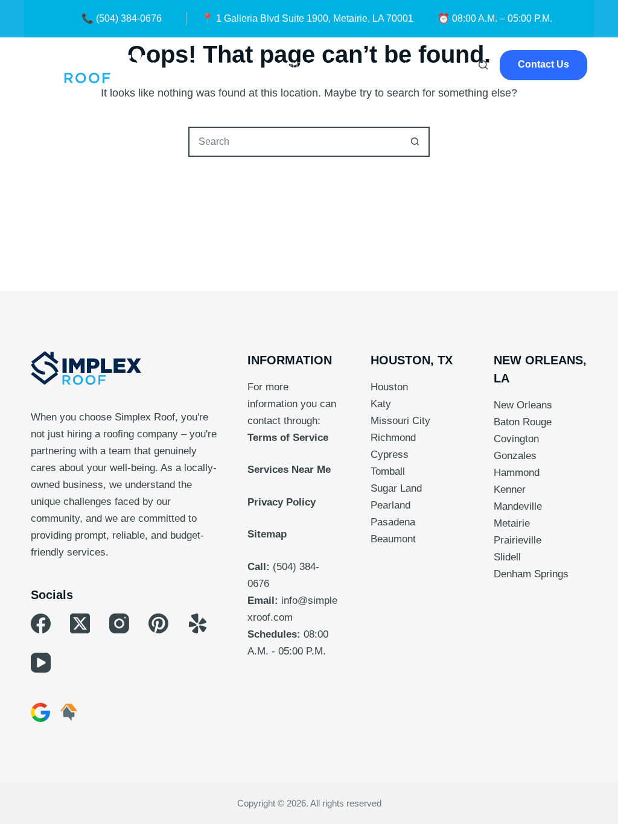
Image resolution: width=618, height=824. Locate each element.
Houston (389, 387)
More (345, 65)
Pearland (390, 505)
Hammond (517, 472)
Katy (381, 404)
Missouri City (400, 420)
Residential (134, 65)
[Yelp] (198, 623)
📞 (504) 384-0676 (121, 18)
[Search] (483, 64)
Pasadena (393, 522)
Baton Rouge (523, 422)
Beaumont (393, 539)
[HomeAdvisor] (68, 712)
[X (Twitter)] (80, 623)
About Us (295, 65)
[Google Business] (40, 712)
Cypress (390, 454)
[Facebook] (41, 623)
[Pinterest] (158, 623)
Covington (516, 439)
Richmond (393, 437)
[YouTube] (41, 663)
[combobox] (295, 142)
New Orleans (523, 405)
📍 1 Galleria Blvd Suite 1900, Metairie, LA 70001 (307, 18)
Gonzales (515, 455)
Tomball (388, 471)
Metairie (512, 523)
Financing (408, 65)
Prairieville (517, 540)
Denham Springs (531, 574)
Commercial (217, 65)
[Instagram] (119, 623)
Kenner (510, 489)
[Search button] (414, 142)
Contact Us (543, 64)
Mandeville (518, 506)
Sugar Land (396, 488)
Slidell (507, 557)
